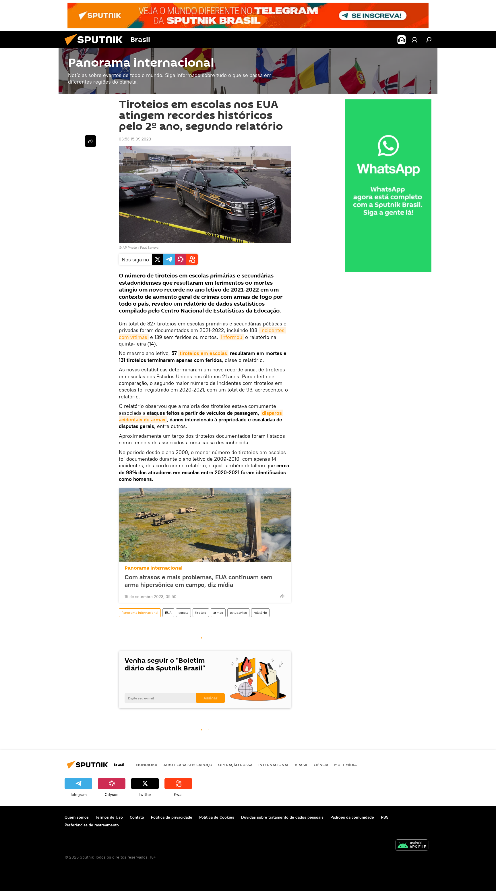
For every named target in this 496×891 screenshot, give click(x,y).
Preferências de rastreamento (92, 825)
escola (183, 612)
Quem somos (77, 817)
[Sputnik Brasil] (95, 46)
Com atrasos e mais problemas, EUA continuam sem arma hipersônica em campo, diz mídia (198, 580)
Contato (137, 817)
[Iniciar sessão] (414, 39)
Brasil (301, 764)
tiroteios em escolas (203, 353)
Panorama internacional (154, 568)
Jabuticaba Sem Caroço (187, 764)
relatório (260, 612)
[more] (282, 596)
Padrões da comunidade (352, 817)
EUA (168, 612)
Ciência (321, 764)
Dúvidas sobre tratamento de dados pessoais (282, 817)
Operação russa (235, 764)
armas (218, 612)
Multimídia (345, 764)
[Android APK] (411, 845)
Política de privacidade (171, 817)
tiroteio (200, 612)
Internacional (273, 764)
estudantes (238, 612)
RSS (385, 817)
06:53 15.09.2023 (135, 139)
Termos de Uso (109, 817)
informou (231, 337)
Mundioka (146, 764)
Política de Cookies (216, 817)
